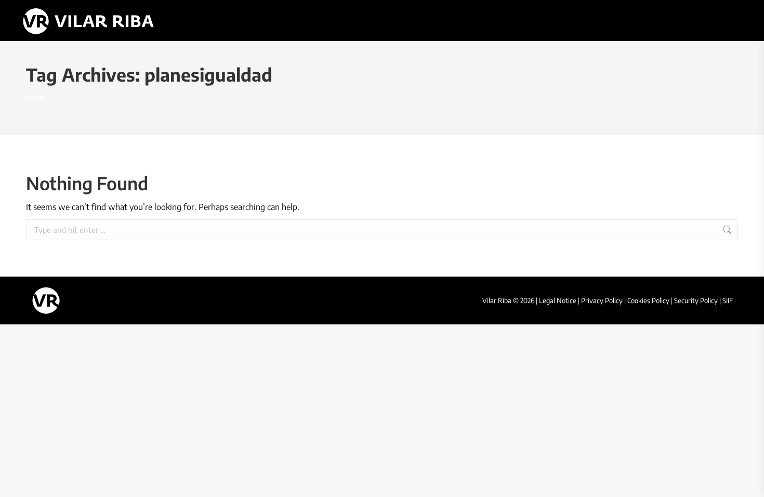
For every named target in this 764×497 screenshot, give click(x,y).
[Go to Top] (748, 481)
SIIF (727, 300)
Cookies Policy (648, 300)
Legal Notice (557, 300)
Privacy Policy (602, 300)
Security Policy (696, 300)
